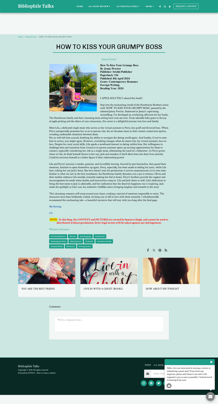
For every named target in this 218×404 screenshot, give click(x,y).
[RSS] (166, 250)
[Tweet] (154, 250)
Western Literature (59, 229)
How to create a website (46, 372)
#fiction (73, 236)
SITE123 (31, 372)
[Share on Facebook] (148, 250)
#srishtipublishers (58, 236)
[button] (100, 6)
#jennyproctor (75, 241)
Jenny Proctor (109, 59)
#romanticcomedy (104, 241)
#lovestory (70, 246)
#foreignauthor (85, 246)
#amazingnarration (58, 241)
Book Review (31, 36)
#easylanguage (85, 236)
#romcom (89, 241)
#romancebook (56, 246)
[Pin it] (160, 250)
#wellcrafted (100, 236)
